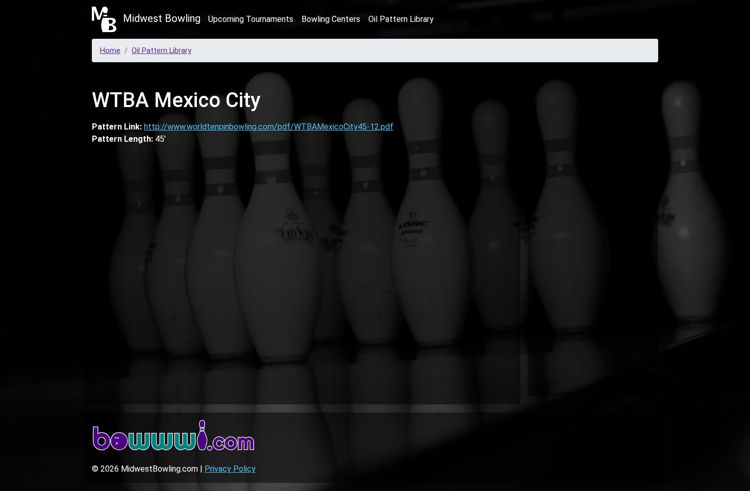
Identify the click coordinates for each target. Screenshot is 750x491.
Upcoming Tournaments (250, 19)
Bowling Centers (331, 19)
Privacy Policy (230, 469)
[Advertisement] (593, 231)
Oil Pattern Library (401, 19)
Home (110, 50)
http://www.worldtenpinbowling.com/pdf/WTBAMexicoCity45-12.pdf (268, 127)
